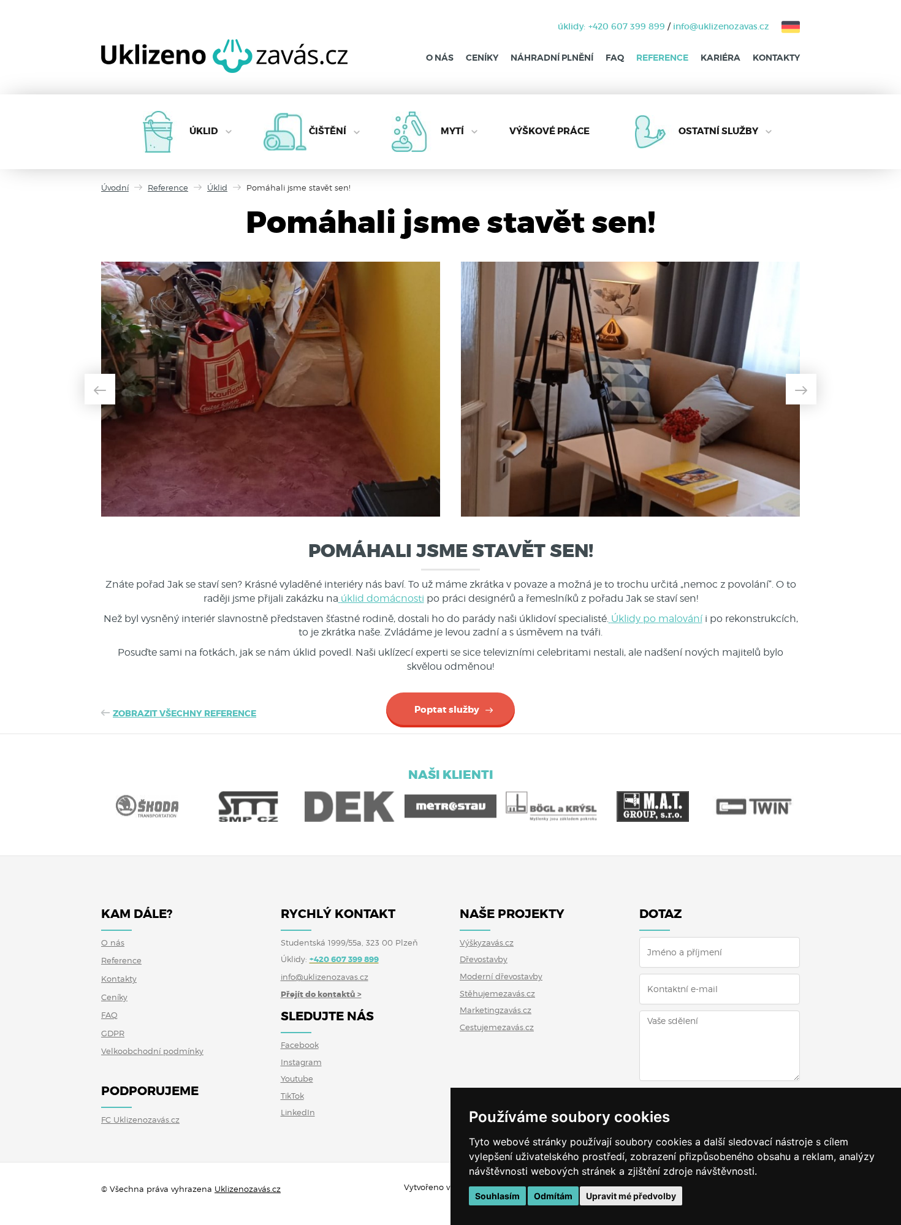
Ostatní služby (718, 131)
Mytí (452, 131)
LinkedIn (298, 1112)
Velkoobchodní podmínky (152, 1051)
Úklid (203, 131)
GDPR (112, 1033)
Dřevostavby (484, 959)
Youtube (297, 1078)
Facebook (300, 1045)
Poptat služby (446, 710)
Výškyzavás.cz (487, 942)
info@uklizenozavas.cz (721, 26)
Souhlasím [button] (497, 1196)
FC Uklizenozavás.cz (140, 1119)
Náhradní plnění (552, 57)
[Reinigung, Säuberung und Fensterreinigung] (784, 26)
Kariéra (720, 57)
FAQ (615, 57)
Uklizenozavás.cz (248, 1189)
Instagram (301, 1062)
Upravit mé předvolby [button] (631, 1196)
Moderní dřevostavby (501, 976)
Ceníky (482, 57)
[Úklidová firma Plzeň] (224, 65)
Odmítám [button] (553, 1196)
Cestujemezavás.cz (497, 1027)
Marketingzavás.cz (495, 1010)
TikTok (292, 1096)
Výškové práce (549, 131)
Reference (662, 57)
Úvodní (115, 187)
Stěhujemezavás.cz (497, 993)
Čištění (327, 131)
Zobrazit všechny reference (184, 713)
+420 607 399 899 (626, 26)
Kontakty (776, 57)
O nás (440, 57)
